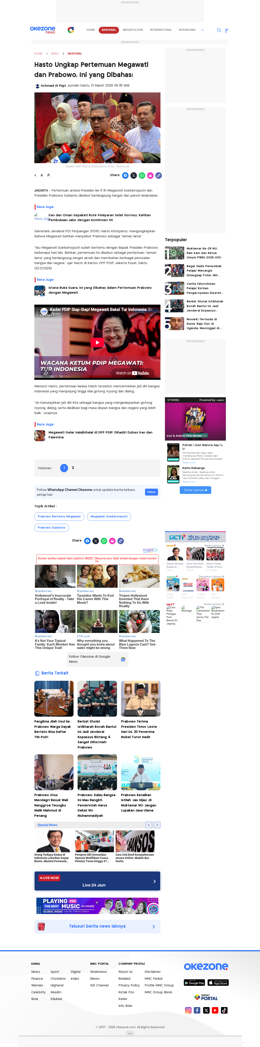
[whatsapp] (142, 175)
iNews (95, 978)
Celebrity (38, 992)
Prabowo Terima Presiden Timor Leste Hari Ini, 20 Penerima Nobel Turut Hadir (139, 729)
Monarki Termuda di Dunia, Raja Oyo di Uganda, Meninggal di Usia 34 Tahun (203, 324)
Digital (75, 971)
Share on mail (150, 175)
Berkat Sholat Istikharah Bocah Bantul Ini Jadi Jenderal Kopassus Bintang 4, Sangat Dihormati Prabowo (97, 734)
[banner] (97, 905)
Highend (57, 985)
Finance (37, 978)
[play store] (194, 982)
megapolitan (133, 30)
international (161, 30)
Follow (151, 492)
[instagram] (188, 1010)
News (35, 971)
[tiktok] (224, 1010)
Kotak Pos (126, 992)
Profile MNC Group (159, 985)
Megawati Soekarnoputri (109, 516)
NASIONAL (75, 53)
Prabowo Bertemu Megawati (59, 516)
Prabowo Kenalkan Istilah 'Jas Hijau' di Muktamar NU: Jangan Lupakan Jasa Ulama (138, 803)
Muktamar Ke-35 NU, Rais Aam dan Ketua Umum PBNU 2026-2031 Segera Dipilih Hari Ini (204, 253)
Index (75, 978)
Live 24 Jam (94, 885)
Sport (55, 971)
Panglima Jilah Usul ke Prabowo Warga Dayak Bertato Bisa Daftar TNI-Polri (52, 729)
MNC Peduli (153, 978)
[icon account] (37, 86)
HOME (38, 53)
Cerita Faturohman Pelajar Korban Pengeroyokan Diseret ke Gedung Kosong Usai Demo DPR (205, 289)
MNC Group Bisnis (158, 992)
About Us (125, 971)
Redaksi (124, 978)
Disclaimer (153, 971)
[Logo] (71, 30)
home (91, 30)
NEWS (55, 53)
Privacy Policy (129, 985)
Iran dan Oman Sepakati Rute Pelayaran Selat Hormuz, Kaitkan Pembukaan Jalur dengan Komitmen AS (100, 218)
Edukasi (56, 999)
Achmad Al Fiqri (53, 85)
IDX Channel (99, 985)
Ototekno (58, 978)
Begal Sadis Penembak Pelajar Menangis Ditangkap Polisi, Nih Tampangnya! (204, 271)
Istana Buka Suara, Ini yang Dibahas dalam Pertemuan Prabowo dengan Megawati (100, 290)
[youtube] (215, 1010)
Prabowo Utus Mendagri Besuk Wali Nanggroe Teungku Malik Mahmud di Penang (51, 805)
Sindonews (98, 971)
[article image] (174, 252)
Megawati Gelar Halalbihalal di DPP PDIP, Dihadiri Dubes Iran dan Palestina (100, 435)
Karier (122, 999)
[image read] (39, 218)
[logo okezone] (206, 967)
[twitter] (206, 1010)
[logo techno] (42, 30)
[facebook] (197, 1010)
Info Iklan (125, 1005)
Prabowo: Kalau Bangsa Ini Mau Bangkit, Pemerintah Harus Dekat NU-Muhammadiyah (96, 805)
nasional (109, 30)
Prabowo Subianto (51, 527)
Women (37, 985)
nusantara (187, 30)
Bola (34, 999)
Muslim (56, 992)
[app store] (218, 982)
